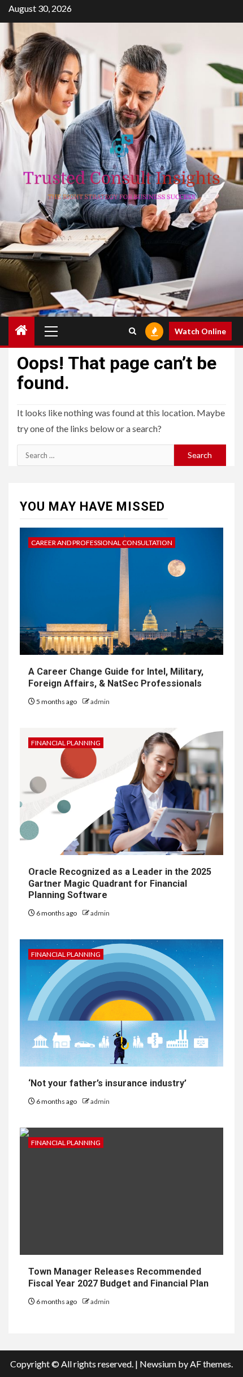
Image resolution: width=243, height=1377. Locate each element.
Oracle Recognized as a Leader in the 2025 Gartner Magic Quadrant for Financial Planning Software (119, 883)
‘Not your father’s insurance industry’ (107, 1083)
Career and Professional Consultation (101, 542)
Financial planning (66, 743)
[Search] (132, 331)
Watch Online (200, 331)
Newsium (158, 1363)
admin (100, 701)
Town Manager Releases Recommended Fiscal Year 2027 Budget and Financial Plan (118, 1277)
